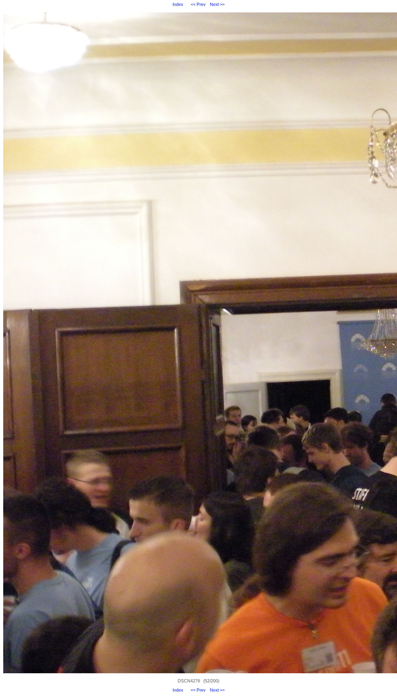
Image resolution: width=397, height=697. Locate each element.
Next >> (217, 4)
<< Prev (198, 4)
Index (178, 4)
